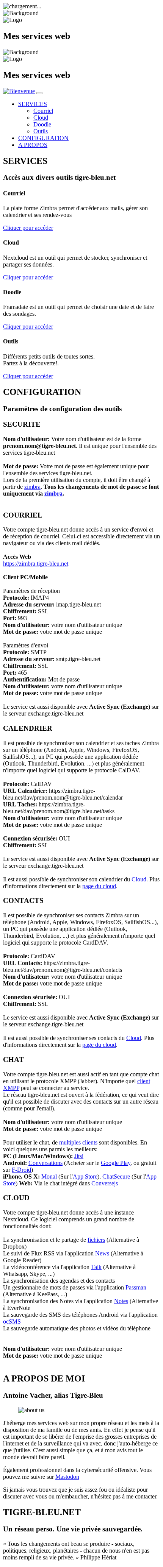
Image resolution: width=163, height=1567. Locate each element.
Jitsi (78, 1156)
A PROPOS (32, 145)
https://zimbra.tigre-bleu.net (35, 563)
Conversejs (104, 1183)
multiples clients (78, 1142)
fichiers (96, 1239)
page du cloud (99, 886)
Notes (121, 1301)
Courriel (43, 111)
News (102, 1253)
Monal (49, 1176)
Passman (135, 1287)
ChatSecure (116, 1176)
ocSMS (12, 1321)
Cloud (40, 117)
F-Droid (21, 1169)
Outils (40, 131)
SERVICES (32, 104)
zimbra (32, 486)
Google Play (115, 1163)
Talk (96, 1267)
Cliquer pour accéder (28, 228)
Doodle (42, 124)
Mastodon (67, 1476)
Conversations (45, 1163)
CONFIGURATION (43, 138)
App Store (85, 1176)
